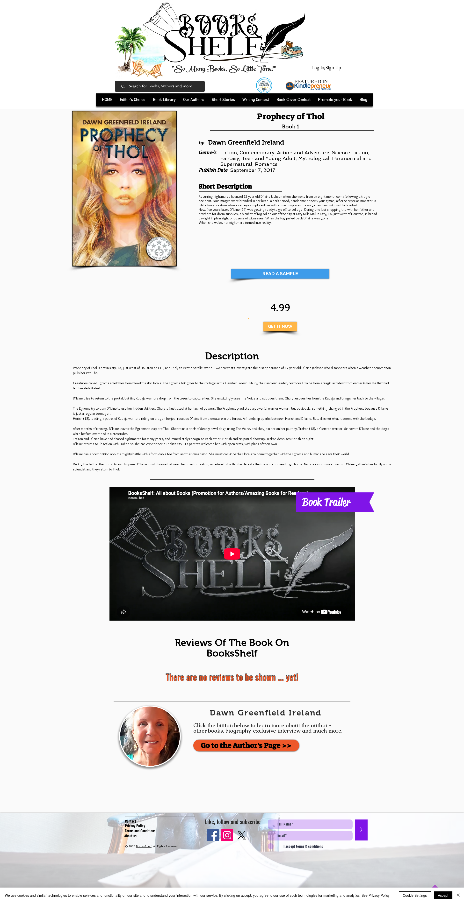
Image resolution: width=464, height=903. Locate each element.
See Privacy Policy (376, 895)
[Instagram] (227, 835)
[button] (164, 100)
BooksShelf (144, 846)
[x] (242, 835)
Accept (443, 895)
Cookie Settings (415, 895)
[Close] (458, 895)
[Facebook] (213, 835)
